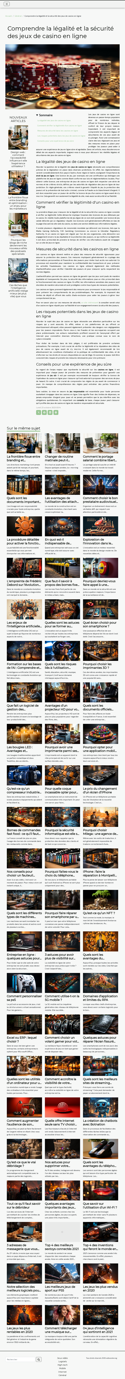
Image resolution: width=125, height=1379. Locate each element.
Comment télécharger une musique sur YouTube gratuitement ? (61, 1333)
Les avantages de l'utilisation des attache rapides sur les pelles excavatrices (62, 503)
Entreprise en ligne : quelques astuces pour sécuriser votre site (23, 958)
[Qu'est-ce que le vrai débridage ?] (24, 1149)
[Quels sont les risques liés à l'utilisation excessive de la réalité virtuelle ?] (62, 650)
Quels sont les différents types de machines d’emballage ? (24, 916)
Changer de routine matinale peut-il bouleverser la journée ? (62, 460)
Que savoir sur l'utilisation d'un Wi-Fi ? (100, 1205)
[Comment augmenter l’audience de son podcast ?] (24, 1107)
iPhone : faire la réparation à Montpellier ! (100, 875)
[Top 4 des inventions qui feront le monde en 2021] (100, 1231)
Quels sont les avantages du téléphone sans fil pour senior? (100, 1165)
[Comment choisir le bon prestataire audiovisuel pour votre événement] (100, 484)
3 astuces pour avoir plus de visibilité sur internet (59, 958)
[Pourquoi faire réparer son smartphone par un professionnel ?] (62, 899)
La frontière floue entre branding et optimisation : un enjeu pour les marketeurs (18, 203)
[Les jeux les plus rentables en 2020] (24, 1315)
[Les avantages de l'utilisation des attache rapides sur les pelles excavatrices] (62, 484)
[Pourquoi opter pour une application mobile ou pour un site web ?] (100, 733)
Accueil (8, 16)
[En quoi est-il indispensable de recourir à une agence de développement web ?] (62, 526)
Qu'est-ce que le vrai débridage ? (21, 1164)
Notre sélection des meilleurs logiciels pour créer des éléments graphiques (23, 1292)
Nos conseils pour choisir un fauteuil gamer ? (20, 875)
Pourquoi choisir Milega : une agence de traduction (99, 833)
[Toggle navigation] (7, 4)
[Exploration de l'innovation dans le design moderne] (100, 526)
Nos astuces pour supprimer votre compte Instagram (58, 1165)
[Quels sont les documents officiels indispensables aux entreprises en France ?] (100, 692)
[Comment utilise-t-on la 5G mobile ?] (62, 982)
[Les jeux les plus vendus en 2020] (100, 1273)
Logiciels (62, 1361)
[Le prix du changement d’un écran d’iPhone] (100, 775)
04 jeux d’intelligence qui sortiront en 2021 (98, 1330)
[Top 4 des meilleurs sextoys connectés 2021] (62, 1231)
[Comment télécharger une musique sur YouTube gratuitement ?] (62, 1315)
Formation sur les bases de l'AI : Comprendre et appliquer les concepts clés (24, 669)
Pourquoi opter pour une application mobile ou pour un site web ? (100, 750)
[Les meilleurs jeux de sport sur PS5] (62, 1273)
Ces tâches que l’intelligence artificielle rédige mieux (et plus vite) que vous (18, 291)
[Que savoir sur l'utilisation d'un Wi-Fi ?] (100, 1190)
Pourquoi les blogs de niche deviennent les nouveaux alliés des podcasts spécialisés (18, 246)
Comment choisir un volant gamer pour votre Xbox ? (62, 1041)
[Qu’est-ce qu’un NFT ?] (100, 899)
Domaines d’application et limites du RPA (100, 998)
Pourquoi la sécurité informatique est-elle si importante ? (61, 833)
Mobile (62, 1368)
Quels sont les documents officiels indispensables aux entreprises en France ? (100, 711)
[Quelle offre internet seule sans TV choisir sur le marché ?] (62, 1107)
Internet (62, 1372)
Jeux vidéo (62, 1358)
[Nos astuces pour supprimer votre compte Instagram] (62, 1149)
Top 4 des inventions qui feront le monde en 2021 (99, 1248)
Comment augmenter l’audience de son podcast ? (23, 1124)
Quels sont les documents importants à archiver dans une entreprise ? (24, 503)
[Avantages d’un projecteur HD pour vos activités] (62, 692)
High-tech (63, 1365)
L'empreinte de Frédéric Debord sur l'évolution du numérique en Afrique (24, 586)
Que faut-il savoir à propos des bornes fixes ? (62, 584)
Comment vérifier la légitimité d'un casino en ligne (59, 125)
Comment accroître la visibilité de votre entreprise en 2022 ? (60, 1082)
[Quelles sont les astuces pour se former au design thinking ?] (62, 609)
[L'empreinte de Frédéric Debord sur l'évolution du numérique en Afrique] (24, 567)
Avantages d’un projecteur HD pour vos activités (62, 709)
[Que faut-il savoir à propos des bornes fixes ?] (62, 567)
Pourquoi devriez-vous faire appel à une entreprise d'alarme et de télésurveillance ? (99, 586)
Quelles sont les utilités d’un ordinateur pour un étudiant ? (24, 1082)
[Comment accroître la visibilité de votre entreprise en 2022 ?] (62, 1065)
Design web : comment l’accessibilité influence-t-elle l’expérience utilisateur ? (18, 159)
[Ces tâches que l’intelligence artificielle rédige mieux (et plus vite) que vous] (18, 270)
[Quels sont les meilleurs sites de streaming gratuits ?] (100, 1065)
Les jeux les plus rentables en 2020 (20, 1330)
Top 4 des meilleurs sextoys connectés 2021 (62, 1247)
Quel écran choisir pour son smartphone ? (99, 624)
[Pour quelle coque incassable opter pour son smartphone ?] (62, 775)
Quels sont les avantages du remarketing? (93, 958)
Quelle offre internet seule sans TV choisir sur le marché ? (60, 1124)
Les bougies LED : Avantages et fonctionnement (20, 750)
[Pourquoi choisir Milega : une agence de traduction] (100, 816)
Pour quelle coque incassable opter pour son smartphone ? (60, 792)
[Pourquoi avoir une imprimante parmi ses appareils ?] (62, 733)
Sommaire (45, 115)
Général (18, 16)
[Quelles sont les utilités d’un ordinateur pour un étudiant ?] (24, 1065)
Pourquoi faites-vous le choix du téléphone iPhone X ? (61, 875)
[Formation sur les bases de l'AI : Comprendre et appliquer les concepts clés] (24, 650)
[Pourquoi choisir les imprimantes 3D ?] (100, 650)
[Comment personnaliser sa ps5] (24, 982)
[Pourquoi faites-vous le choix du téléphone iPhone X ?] (62, 858)
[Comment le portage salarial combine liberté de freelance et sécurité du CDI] (100, 443)
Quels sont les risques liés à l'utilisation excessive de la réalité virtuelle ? (60, 669)
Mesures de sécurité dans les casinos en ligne (57, 130)
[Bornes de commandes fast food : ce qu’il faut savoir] (24, 816)
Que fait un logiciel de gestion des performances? (23, 709)
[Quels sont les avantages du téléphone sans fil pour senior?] (100, 1149)
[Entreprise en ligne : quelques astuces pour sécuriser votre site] (24, 941)
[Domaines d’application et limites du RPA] (100, 982)
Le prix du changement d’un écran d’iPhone (100, 790)
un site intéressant (89, 302)
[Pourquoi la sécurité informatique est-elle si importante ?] (62, 816)
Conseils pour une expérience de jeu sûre (55, 141)
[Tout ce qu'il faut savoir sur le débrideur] (24, 1190)
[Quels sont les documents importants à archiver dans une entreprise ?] (24, 484)
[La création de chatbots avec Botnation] (100, 1107)
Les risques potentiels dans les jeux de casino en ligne (61, 136)
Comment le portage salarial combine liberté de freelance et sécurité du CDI (100, 462)
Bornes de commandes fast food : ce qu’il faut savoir (24, 833)
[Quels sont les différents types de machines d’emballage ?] (24, 899)
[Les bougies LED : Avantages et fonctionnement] (24, 733)
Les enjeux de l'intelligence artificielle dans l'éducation (23, 626)
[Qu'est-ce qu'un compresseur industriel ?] (24, 775)
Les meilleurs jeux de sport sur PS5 (60, 1288)
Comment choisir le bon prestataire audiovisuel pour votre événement (100, 501)
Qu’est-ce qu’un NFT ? (99, 913)
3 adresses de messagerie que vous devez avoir (22, 1248)
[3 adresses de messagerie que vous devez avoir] (24, 1231)
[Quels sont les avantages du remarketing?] (100, 941)
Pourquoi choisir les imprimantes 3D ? (97, 665)
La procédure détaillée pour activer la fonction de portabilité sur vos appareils (23, 545)
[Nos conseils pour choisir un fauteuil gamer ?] (24, 858)
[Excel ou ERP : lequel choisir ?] (24, 1024)
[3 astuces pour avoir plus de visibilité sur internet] (62, 941)
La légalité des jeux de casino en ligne (54, 120)
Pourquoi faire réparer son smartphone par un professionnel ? (62, 916)
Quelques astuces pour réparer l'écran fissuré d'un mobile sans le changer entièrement (99, 1043)
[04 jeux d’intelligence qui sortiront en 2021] (100, 1315)
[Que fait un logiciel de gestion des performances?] (24, 692)
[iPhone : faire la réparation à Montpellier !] (100, 858)
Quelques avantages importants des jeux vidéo (60, 1207)
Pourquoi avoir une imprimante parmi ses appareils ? (61, 750)
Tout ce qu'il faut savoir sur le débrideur (24, 1205)
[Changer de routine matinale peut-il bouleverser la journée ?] (62, 443)
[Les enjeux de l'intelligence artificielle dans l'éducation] (24, 609)
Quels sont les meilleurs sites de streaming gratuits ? (100, 1082)
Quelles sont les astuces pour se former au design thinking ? (62, 626)
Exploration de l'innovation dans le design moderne (97, 543)
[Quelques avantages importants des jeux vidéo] (62, 1190)
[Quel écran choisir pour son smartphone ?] (100, 609)
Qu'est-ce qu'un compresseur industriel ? (23, 792)
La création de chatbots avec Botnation (100, 1122)
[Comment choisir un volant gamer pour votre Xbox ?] (62, 1024)
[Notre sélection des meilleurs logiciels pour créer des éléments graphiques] (24, 1273)
